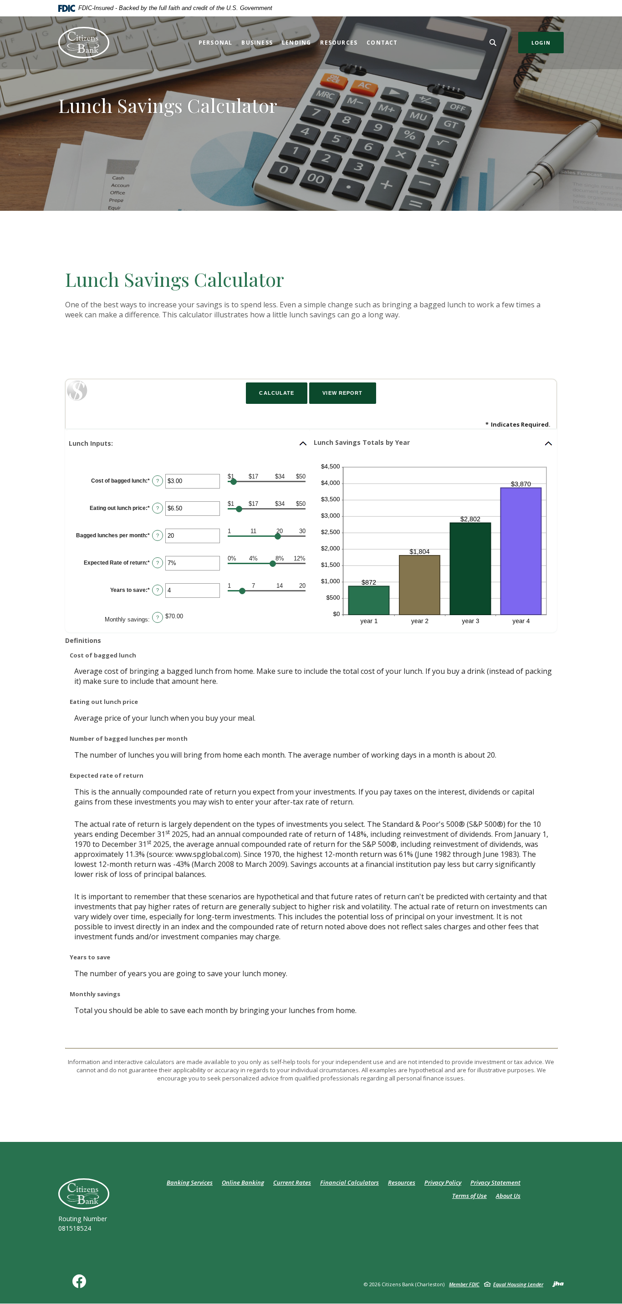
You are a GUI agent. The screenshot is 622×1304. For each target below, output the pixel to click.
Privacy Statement (495, 1182)
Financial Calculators (349, 1182)
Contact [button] (382, 42)
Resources (401, 1182)
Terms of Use (469, 1196)
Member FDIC (464, 1284)
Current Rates (292, 1182)
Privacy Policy (442, 1182)
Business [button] (257, 42)
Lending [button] (296, 42)
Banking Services (190, 1182)
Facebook (81, 1284)
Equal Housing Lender (518, 1284)
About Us (508, 1196)
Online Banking (243, 1182)
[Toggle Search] (493, 42)
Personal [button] (216, 42)
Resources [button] (338, 42)
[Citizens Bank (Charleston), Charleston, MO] (83, 42)
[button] (188, 443)
